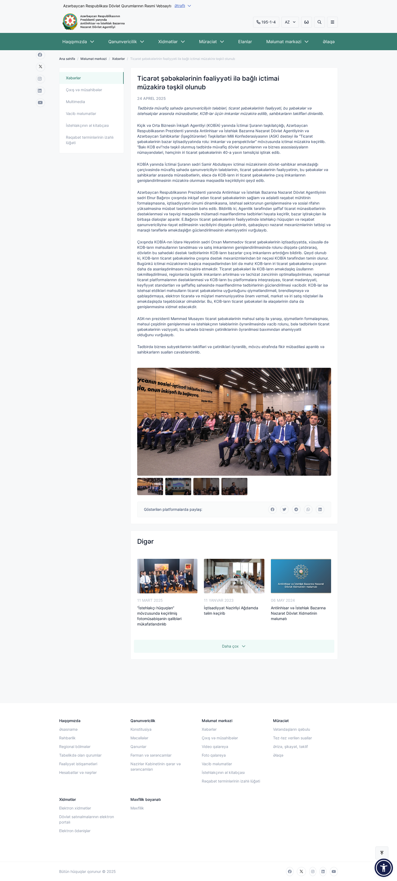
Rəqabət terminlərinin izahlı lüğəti (89, 140)
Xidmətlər (168, 41)
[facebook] (40, 55)
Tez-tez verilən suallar (292, 738)
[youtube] (40, 102)
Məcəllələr (139, 738)
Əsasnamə (68, 729)
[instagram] (40, 79)
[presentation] (148, 421)
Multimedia (75, 101)
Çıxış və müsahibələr (84, 89)
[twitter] (40, 67)
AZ (287, 22)
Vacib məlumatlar (81, 113)
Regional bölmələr (74, 746)
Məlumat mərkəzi (283, 41)
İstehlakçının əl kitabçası (87, 125)
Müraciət (208, 41)
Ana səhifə (67, 59)
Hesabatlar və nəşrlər (78, 772)
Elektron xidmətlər (75, 808)
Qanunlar (138, 746)
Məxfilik (137, 808)
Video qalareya (215, 746)
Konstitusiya (141, 729)
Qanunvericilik (122, 41)
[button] (384, 868)
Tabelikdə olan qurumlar (80, 755)
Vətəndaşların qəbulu (291, 729)
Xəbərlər (118, 59)
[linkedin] (40, 91)
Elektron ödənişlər (74, 830)
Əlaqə (329, 41)
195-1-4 (268, 22)
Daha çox (230, 646)
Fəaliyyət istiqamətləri (78, 763)
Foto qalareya (214, 755)
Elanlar (245, 41)
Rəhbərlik (67, 738)
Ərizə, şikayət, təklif (290, 746)
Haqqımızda (74, 41)
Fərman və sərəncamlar (150, 755)
